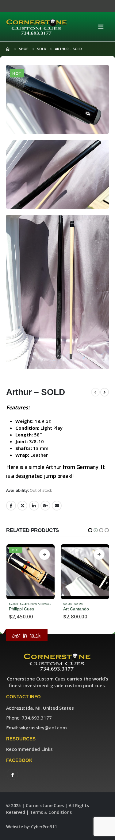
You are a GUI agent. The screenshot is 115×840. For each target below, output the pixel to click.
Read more (44, 554)
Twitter (22, 506)
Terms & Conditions (51, 812)
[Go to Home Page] (8, 48)
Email (57, 506)
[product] (30, 571)
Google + (45, 506)
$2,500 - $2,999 (19, 604)
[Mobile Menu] (103, 27)
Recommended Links (29, 749)
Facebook (11, 506)
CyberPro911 (44, 827)
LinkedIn (34, 506)
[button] (90, 530)
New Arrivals (95, 604)
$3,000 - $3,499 (73, 604)
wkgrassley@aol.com (43, 727)
